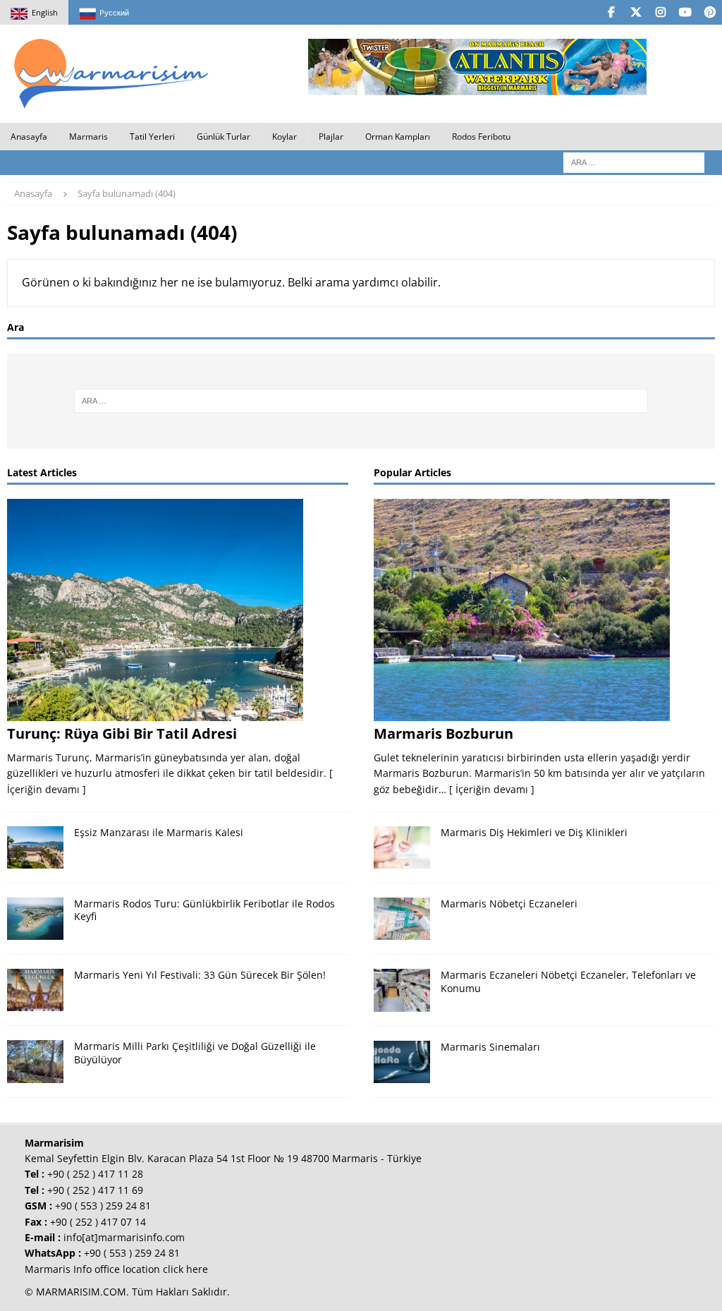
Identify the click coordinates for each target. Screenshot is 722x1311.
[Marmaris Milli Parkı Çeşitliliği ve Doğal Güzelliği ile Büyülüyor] (35, 1061)
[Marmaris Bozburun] (544, 610)
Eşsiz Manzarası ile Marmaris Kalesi (158, 832)
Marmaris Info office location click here (116, 1269)
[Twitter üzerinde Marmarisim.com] (635, 12)
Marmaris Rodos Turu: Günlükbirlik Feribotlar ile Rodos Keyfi (204, 910)
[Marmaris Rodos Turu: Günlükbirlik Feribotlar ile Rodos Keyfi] (35, 919)
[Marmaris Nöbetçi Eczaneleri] (402, 919)
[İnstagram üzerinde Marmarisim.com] (660, 12)
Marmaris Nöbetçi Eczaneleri (509, 903)
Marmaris (88, 137)
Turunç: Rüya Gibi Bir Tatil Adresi (122, 733)
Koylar (284, 137)
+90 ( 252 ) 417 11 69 (95, 1190)
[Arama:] (633, 161)
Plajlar (331, 137)
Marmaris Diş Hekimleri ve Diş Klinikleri (534, 832)
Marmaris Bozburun (443, 733)
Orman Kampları (397, 137)
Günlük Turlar (223, 137)
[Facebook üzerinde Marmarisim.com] (611, 12)
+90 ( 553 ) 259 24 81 (103, 1205)
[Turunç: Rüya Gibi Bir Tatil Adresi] (177, 610)
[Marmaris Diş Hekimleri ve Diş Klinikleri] (402, 847)
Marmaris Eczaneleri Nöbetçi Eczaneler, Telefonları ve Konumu (568, 981)
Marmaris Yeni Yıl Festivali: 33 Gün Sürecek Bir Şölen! (200, 974)
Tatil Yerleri (152, 137)
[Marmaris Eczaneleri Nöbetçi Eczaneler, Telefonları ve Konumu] (402, 990)
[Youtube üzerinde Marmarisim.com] (685, 12)
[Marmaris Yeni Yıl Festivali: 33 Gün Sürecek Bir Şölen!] (35, 990)
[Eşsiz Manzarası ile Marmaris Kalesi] (35, 847)
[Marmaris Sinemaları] (402, 1062)
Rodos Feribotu (481, 137)
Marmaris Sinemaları (490, 1046)
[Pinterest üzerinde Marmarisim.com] (709, 12)
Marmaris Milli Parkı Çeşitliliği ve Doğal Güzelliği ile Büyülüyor (195, 1052)
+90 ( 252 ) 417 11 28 (95, 1173)
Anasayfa (29, 137)
